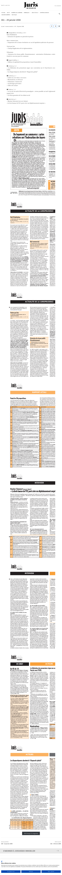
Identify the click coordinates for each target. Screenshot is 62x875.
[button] (59, 13)
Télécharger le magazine (31, 833)
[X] (55, 26)
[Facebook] (51, 26)
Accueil (2, 26)
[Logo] (31, 5)
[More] (59, 26)
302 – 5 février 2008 (55, 843)
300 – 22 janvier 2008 (6, 843)
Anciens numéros (9, 26)
